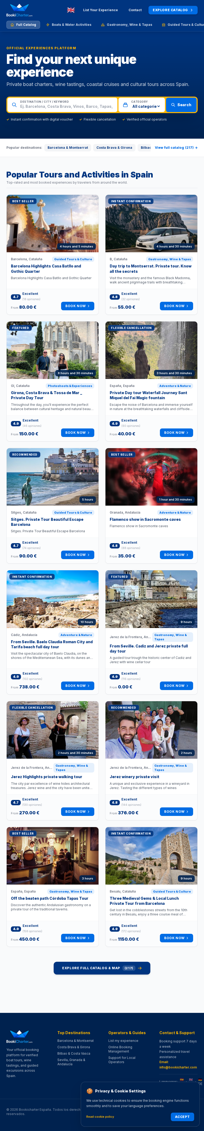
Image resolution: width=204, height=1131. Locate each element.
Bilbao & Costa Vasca (73, 1053)
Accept (182, 1117)
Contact (135, 10)
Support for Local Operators (121, 1060)
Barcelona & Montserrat (68, 148)
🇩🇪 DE (200, 1082)
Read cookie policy (100, 1116)
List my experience (123, 1041)
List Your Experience (100, 10)
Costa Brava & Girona (114, 148)
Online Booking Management (120, 1049)
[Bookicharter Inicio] (19, 10)
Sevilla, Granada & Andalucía (71, 1062)
